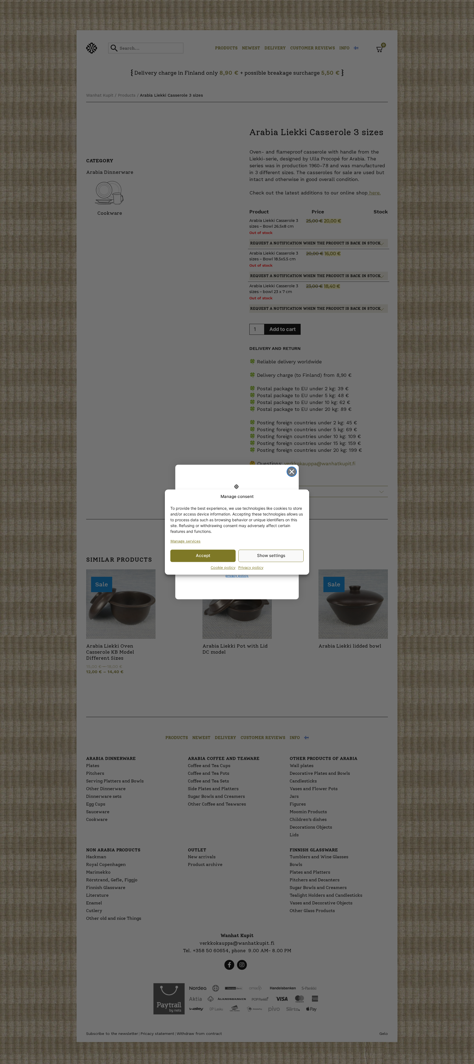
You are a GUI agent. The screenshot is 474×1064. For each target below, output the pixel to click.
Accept (203, 555)
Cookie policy (223, 567)
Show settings (271, 555)
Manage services (185, 541)
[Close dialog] (292, 472)
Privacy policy (250, 567)
